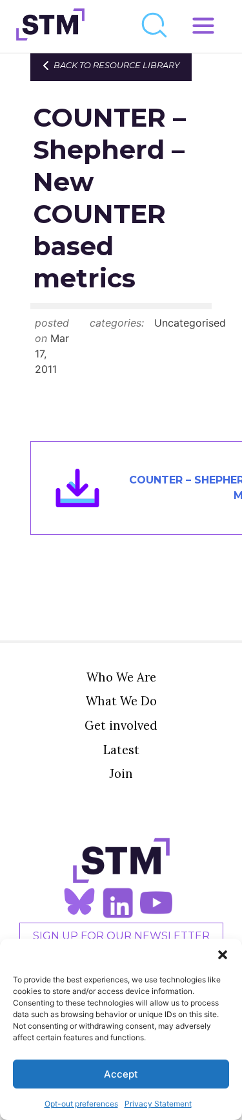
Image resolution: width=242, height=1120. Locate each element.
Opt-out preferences (81, 1103)
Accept (121, 1074)
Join (121, 773)
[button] (222, 954)
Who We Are (121, 677)
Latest (121, 749)
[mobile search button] (154, 26)
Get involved (121, 725)
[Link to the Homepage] (50, 26)
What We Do (121, 701)
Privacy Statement (158, 1103)
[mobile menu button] (203, 26)
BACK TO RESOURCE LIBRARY (116, 65)
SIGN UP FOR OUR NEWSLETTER (121, 936)
